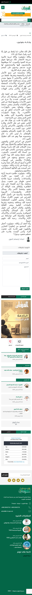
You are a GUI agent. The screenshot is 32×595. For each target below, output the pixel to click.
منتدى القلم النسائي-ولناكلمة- (12, 24)
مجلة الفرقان (27, 556)
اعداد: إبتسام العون (16, 239)
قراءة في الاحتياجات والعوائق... (12, 523)
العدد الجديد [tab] (23, 296)
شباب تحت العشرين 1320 (13, 538)
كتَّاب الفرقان (27, 380)
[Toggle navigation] (3, 7)
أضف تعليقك (24, 288)
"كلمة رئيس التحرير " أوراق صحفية (23, 350)
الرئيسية (28, 24)
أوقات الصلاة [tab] (23, 432)
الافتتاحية (27, 365)
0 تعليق (3, 35)
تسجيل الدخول (5, 2)
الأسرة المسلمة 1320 (15, 530)
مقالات (22, 24)
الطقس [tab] (8, 432)
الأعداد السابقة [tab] (11, 296)
